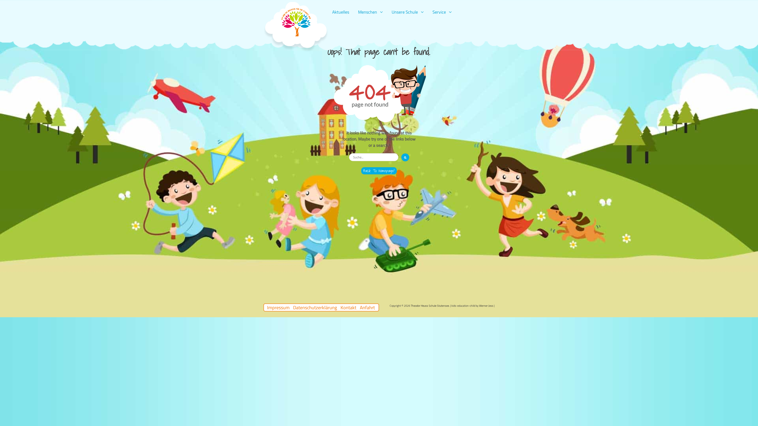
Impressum (278, 307)
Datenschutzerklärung (315, 307)
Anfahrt (367, 307)
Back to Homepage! (379, 171)
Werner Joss (486, 306)
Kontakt (348, 307)
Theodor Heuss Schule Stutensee (430, 306)
